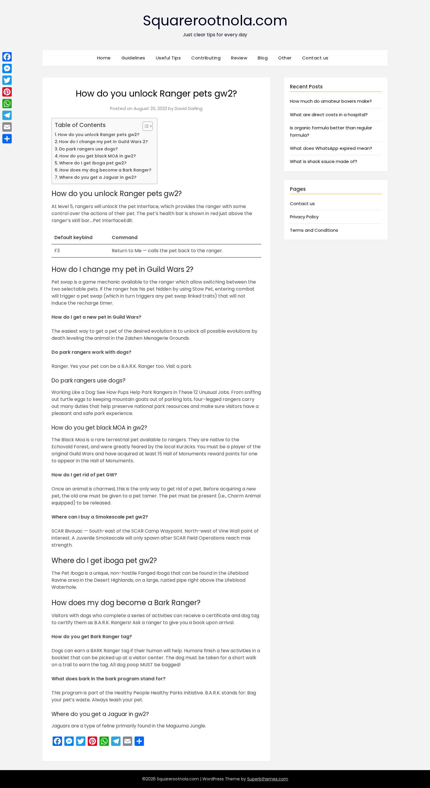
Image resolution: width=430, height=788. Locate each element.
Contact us (315, 58)
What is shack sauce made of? (323, 161)
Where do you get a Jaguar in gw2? (97, 177)
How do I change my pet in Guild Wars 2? (103, 142)
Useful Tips (168, 58)
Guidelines (133, 58)
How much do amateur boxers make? (331, 101)
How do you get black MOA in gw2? (97, 156)
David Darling (188, 108)
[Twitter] (7, 80)
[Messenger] (7, 68)
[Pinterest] (7, 92)
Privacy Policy (304, 217)
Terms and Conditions (314, 230)
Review (239, 58)
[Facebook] (7, 57)
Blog (263, 58)
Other (285, 58)
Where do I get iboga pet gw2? (92, 163)
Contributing (206, 58)
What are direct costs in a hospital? (329, 114)
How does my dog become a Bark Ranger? (105, 170)
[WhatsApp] (7, 103)
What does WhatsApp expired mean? (331, 148)
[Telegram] (7, 115)
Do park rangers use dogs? (88, 149)
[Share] (7, 139)
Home (104, 58)
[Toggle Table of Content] (144, 126)
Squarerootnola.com (215, 20)
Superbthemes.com (267, 779)
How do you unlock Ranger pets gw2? (98, 135)
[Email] (7, 127)
